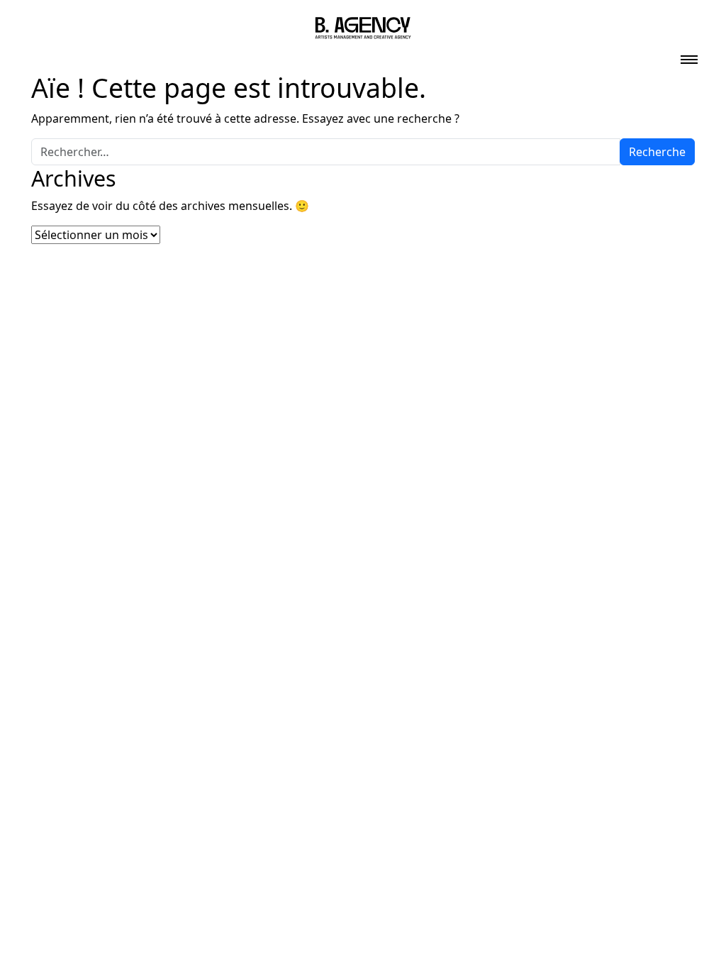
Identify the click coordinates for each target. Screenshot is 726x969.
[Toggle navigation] (689, 55)
